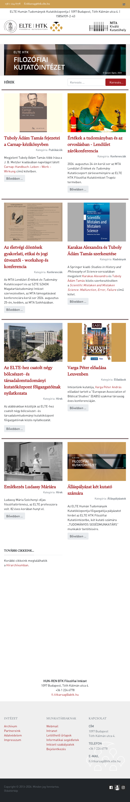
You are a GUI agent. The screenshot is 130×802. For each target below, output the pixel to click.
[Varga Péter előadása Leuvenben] (97, 342)
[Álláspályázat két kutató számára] (97, 461)
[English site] (123, 4)
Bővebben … (14, 178)
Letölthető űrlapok (59, 735)
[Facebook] (93, 3)
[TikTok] (114, 3)
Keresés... (117, 82)
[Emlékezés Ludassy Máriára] (33, 461)
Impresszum (12, 740)
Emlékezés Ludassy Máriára (30, 487)
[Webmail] (119, 3)
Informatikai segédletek (62, 740)
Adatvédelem (13, 735)
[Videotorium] (98, 3)
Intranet (51, 731)
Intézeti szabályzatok (60, 744)
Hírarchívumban (17, 565)
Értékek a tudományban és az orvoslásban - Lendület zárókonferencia (95, 144)
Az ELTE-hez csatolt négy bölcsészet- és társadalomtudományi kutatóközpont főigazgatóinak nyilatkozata (32, 381)
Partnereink (12, 731)
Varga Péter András (108, 387)
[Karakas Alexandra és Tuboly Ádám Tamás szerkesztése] (97, 222)
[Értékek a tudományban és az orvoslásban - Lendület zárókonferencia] (97, 112)
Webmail (52, 726)
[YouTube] (103, 3)
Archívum (10, 726)
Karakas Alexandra (95, 276)
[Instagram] (109, 3)
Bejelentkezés (56, 749)
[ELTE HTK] (33, 26)
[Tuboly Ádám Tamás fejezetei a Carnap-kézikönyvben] (33, 112)
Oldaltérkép (11, 790)
